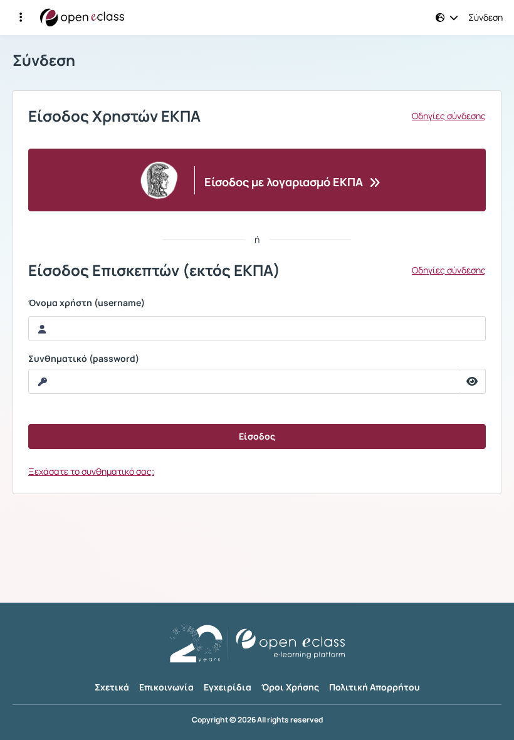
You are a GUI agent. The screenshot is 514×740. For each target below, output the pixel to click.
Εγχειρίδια (227, 687)
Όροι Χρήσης (290, 687)
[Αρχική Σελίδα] (82, 17)
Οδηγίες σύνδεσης (449, 116)
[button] (20, 17)
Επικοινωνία (166, 687)
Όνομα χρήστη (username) (86, 303)
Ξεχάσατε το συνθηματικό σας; (91, 471)
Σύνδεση (485, 18)
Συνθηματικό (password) (83, 359)
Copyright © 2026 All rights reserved (257, 720)
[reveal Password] (472, 381)
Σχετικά (112, 687)
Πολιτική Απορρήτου (374, 687)
